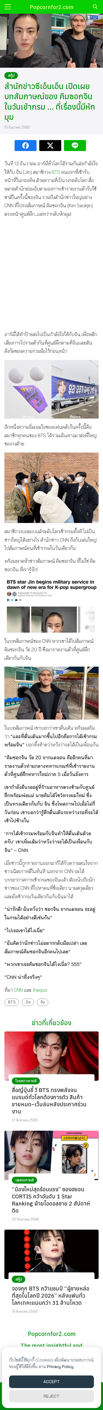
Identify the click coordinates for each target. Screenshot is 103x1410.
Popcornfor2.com (52, 7)
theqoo (40, 990)
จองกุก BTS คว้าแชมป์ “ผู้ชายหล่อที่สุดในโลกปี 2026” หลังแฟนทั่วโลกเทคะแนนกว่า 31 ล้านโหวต (50, 1295)
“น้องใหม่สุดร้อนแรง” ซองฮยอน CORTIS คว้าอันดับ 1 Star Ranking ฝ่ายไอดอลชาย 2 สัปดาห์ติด (51, 1200)
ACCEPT (51, 1381)
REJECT (51, 1396)
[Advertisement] (51, 274)
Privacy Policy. (60, 1366)
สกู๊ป (11, 75)
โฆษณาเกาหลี (26, 1080)
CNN (18, 990)
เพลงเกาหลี (24, 1180)
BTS (56, 172)
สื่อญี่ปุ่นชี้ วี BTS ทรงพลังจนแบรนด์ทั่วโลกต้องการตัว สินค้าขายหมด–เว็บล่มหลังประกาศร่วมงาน (49, 1100)
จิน (42, 1002)
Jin (28, 1002)
